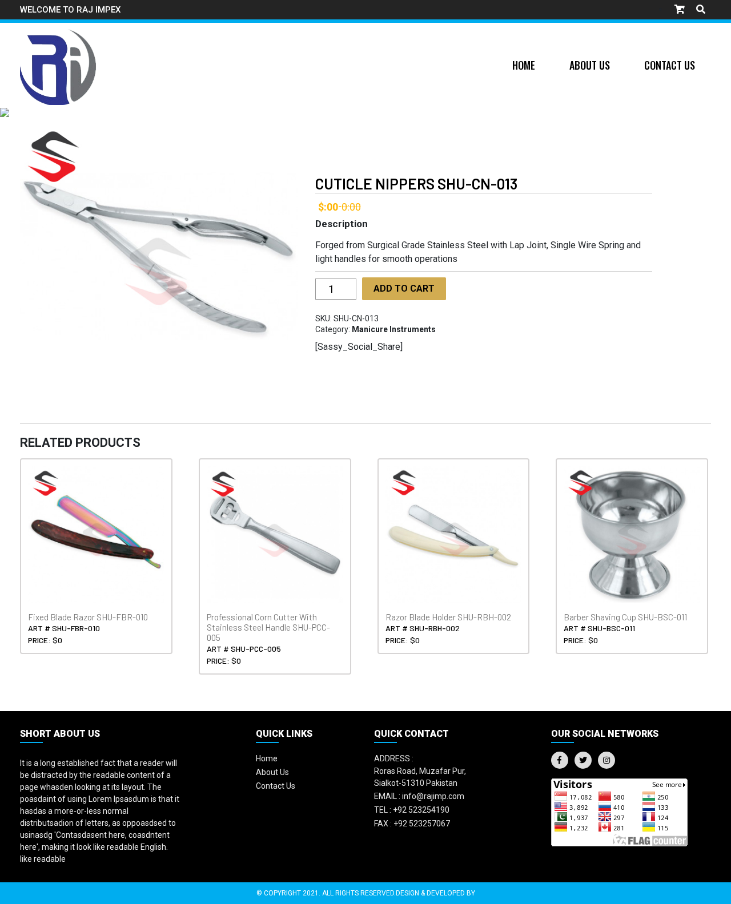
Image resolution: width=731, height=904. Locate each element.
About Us (589, 65)
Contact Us (669, 65)
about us (272, 772)
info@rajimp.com (419, 796)
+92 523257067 (412, 823)
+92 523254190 (411, 809)
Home (523, 65)
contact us (275, 785)
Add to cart (404, 288)
